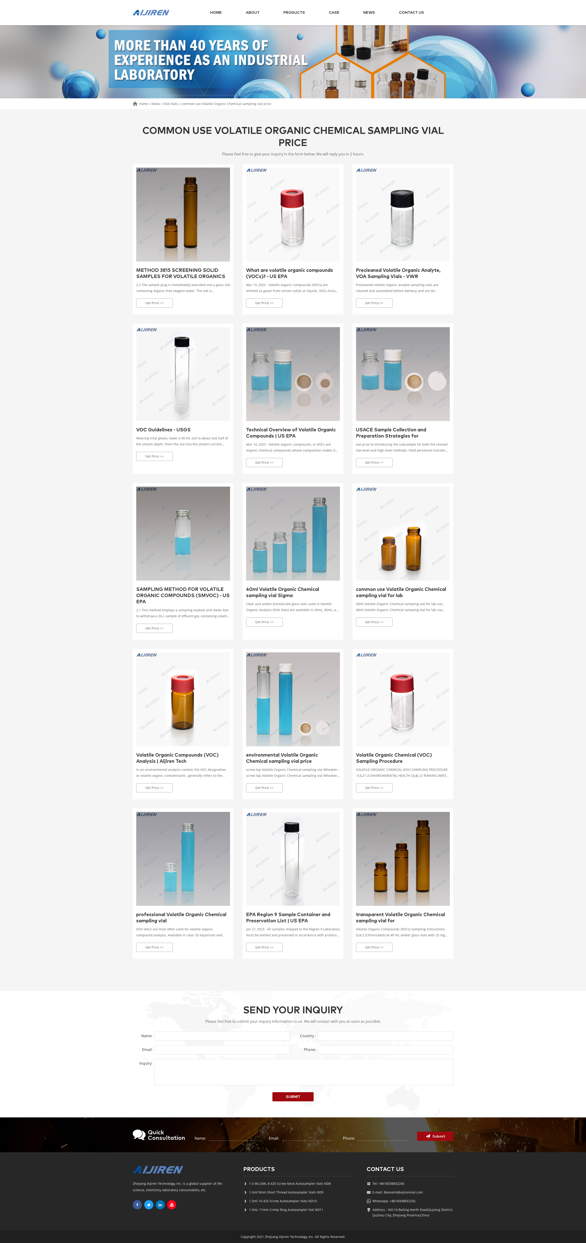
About (253, 12)
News (369, 12)
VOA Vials (170, 104)
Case (334, 12)
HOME (216, 12)
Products (294, 12)
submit (293, 1097)
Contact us (411, 12)
